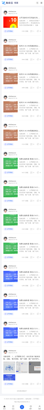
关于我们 (36, 399)
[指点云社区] (10, 4)
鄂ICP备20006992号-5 (22, 402)
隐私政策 (29, 399)
